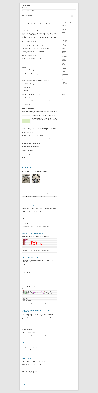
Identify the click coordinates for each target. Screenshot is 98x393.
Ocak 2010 (64, 61)
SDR (29, 160)
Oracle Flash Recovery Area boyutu (32, 284)
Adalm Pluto (25, 21)
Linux (63, 76)
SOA (63, 80)
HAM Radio (26, 160)
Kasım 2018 (64, 38)
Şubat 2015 (64, 45)
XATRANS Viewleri (27, 359)
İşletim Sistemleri (65, 74)
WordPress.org (64, 95)
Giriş (22, 10)
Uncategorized (32, 160)
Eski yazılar (24, 384)
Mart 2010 (63, 59)
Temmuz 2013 (64, 49)
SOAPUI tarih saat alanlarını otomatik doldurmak (36, 191)
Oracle (63, 78)
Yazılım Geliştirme (65, 84)
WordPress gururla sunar (26, 388)
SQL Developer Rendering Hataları (32, 257)
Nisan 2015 (64, 44)
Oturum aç (64, 91)
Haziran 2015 (64, 41)
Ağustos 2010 (64, 56)
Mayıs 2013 (64, 51)
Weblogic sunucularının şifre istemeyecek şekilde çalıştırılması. (36, 310)
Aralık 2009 (64, 63)
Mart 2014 (63, 48)
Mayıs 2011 (64, 53)
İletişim (33, 10)
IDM (23, 342)
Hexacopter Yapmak (28, 167)
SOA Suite (63, 82)
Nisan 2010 (64, 57)
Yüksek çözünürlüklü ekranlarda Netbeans (34, 206)
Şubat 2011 (64, 55)
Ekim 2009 (63, 64)
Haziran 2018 (64, 40)
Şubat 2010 (64, 60)
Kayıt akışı (63, 93)
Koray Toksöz (27, 5)
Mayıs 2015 (64, 42)
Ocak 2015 (64, 47)
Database (63, 71)
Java (63, 75)
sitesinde (33, 30)
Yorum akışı (64, 94)
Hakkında (27, 10)
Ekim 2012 (63, 52)
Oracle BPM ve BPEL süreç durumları (32, 233)
